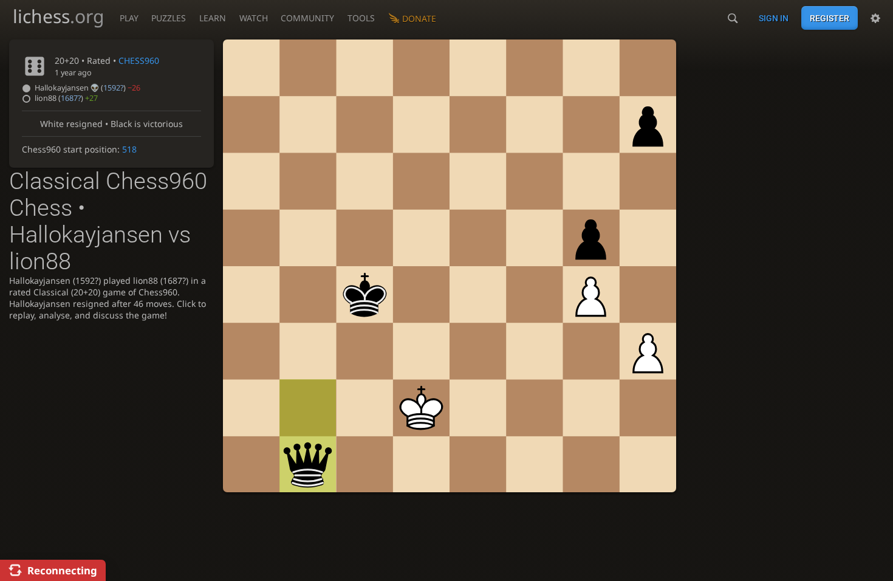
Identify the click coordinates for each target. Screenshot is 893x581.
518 (129, 149)
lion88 (66, 98)
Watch (253, 18)
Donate (419, 18)
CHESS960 (138, 60)
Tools (361, 18)
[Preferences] (875, 18)
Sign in (774, 18)
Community (307, 18)
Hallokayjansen (87, 88)
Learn (212, 18)
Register (829, 18)
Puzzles (168, 18)
